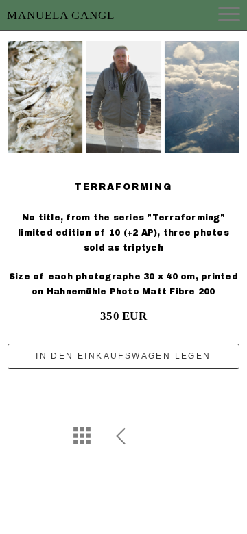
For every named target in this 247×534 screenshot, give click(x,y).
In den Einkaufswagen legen (123, 356)
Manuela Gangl (61, 15)
